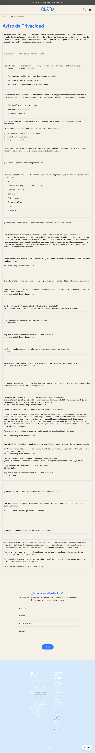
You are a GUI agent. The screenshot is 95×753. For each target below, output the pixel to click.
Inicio (4, 17)
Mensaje (22, 631)
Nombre (22, 608)
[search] (84, 9)
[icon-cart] (90, 9)
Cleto (50, 748)
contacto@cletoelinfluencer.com (40, 695)
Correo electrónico (59, 691)
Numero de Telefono (27, 623)
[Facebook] (56, 715)
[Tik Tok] (56, 727)
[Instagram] (56, 721)
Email (22, 616)
